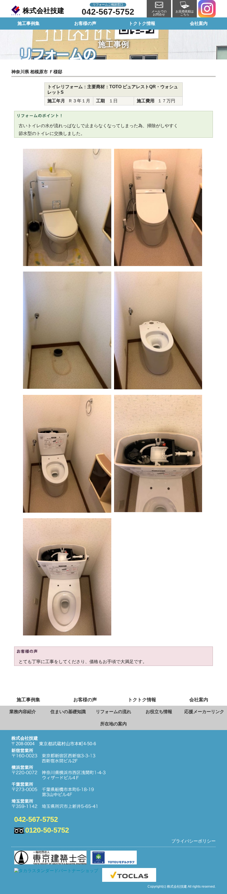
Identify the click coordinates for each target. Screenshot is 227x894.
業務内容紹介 (22, 711)
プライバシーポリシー (193, 841)
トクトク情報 (142, 23)
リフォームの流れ (113, 711)
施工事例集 (28, 23)
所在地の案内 (113, 723)
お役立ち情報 (159, 711)
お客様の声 (85, 23)
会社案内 (199, 23)
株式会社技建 (43, 10)
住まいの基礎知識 (68, 711)
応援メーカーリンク (204, 711)
